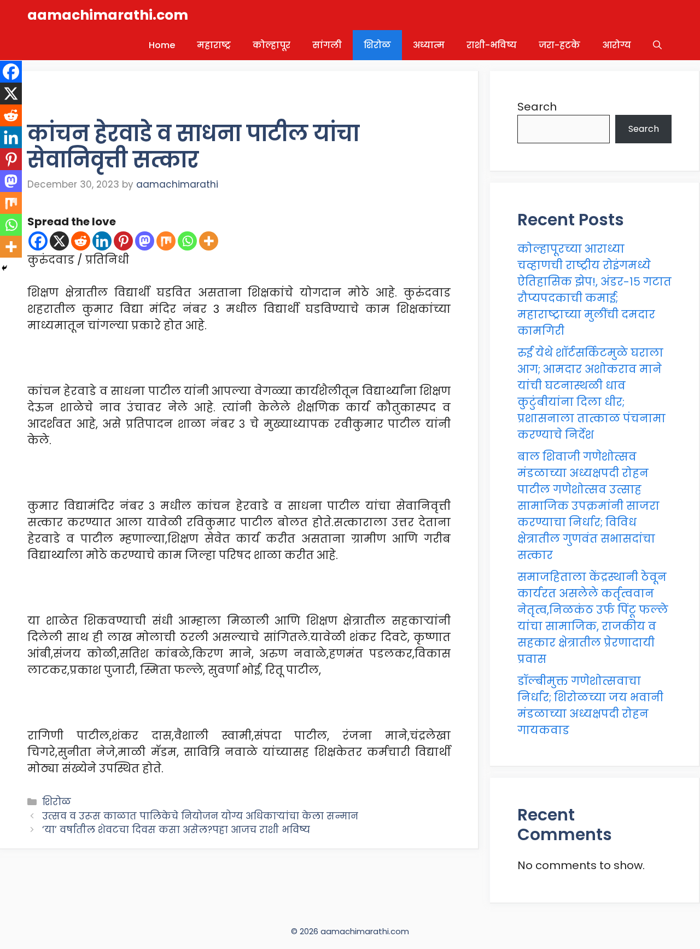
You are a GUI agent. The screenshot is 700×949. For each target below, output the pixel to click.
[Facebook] (38, 241)
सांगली (327, 45)
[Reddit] (80, 241)
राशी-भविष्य (491, 45)
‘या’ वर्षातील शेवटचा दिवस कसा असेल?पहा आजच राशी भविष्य (176, 829)
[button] (657, 45)
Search (537, 106)
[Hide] (4, 268)
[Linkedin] (102, 241)
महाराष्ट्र (214, 45)
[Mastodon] (144, 241)
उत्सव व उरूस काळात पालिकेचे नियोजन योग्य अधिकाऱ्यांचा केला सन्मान (200, 816)
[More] (208, 241)
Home (162, 45)
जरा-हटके (559, 45)
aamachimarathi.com (107, 15)
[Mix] (166, 241)
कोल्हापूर (271, 45)
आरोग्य (616, 45)
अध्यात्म (429, 45)
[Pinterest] (123, 241)
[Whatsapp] (187, 241)
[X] (59, 241)
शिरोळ (377, 45)
